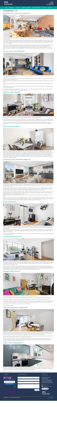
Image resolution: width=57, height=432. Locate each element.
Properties (11, 7)
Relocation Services (36, 7)
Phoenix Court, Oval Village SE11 (14, 51)
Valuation (18, 7)
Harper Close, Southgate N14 (13, 343)
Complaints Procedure (47, 380)
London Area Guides (46, 377)
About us (50, 7)
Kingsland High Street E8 (11, 271)
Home (6, 7)
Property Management (26, 7)
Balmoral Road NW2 (10, 202)
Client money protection (47, 382)
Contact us (44, 7)
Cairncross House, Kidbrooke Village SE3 (17, 159)
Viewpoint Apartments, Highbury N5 (15, 307)
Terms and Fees (45, 378)
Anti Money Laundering (47, 381)
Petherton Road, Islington (11, 92)
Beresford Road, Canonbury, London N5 (16, 13)
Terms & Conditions (50, 398)
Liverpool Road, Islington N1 (12, 236)
